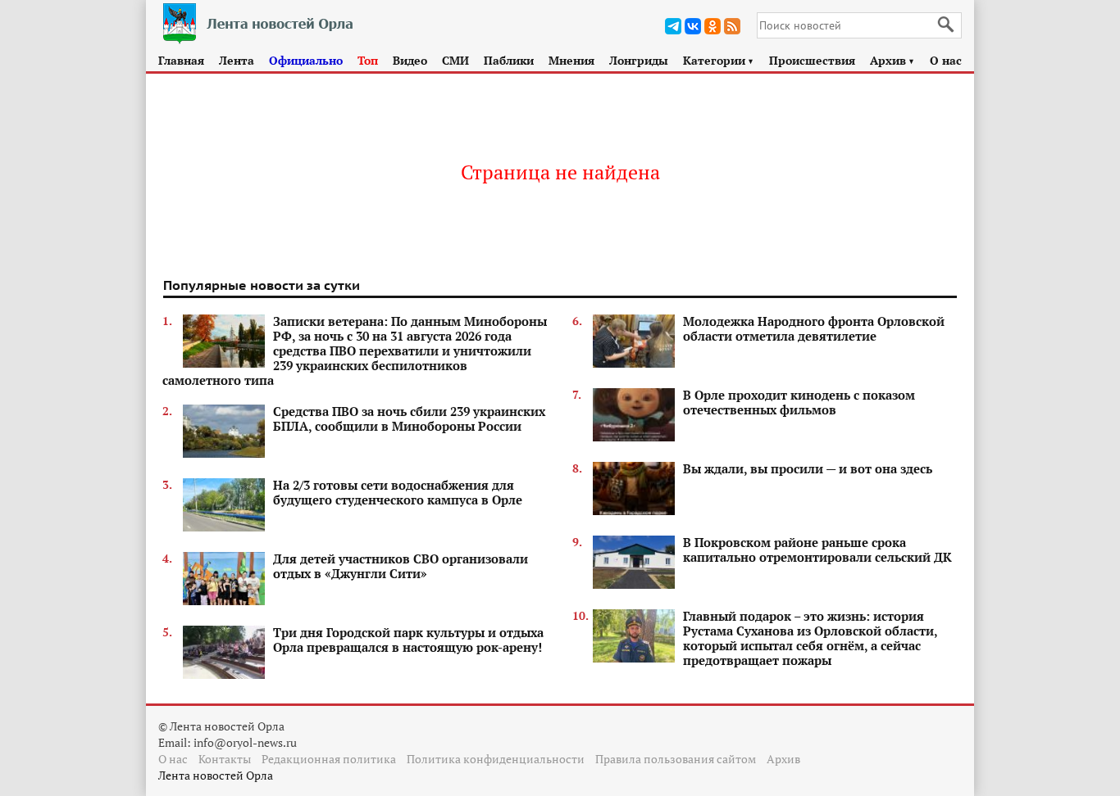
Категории (718, 60)
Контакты (224, 759)
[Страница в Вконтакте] (693, 26)
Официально (306, 60)
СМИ (455, 60)
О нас (946, 60)
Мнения (571, 60)
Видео (410, 60)
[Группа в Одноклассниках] (712, 26)
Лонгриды (638, 60)
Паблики (509, 60)
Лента (236, 60)
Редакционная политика (329, 759)
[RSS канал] (732, 26)
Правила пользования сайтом (675, 759)
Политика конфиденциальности (496, 759)
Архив (892, 60)
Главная (181, 60)
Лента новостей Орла (215, 775)
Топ (367, 60)
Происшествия (812, 60)
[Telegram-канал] (673, 26)
